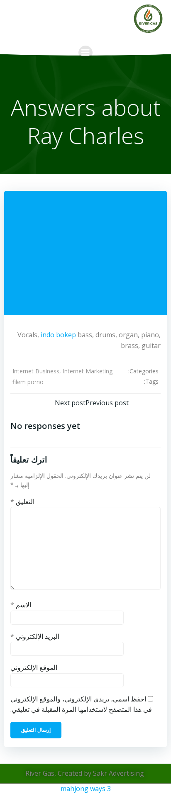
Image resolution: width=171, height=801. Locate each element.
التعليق (22, 501)
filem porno (28, 382)
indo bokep (58, 334)
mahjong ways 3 (86, 788)
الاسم (20, 604)
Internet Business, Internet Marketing (62, 371)
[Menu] (85, 53)
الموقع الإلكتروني (33, 667)
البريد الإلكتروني (34, 636)
